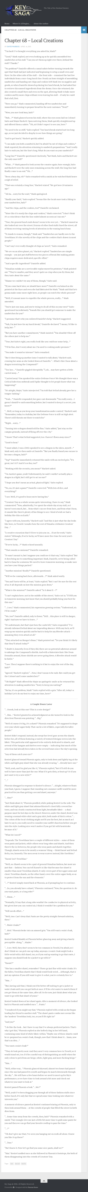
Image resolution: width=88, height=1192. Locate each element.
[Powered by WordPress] (13, 1187)
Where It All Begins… (21, 23)
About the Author (41, 23)
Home (6, 23)
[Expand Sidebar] (84, 29)
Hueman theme (33, 1187)
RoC (12, 1164)
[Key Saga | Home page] (23, 10)
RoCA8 (17, 1164)
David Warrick (13, 46)
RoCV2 (24, 1164)
